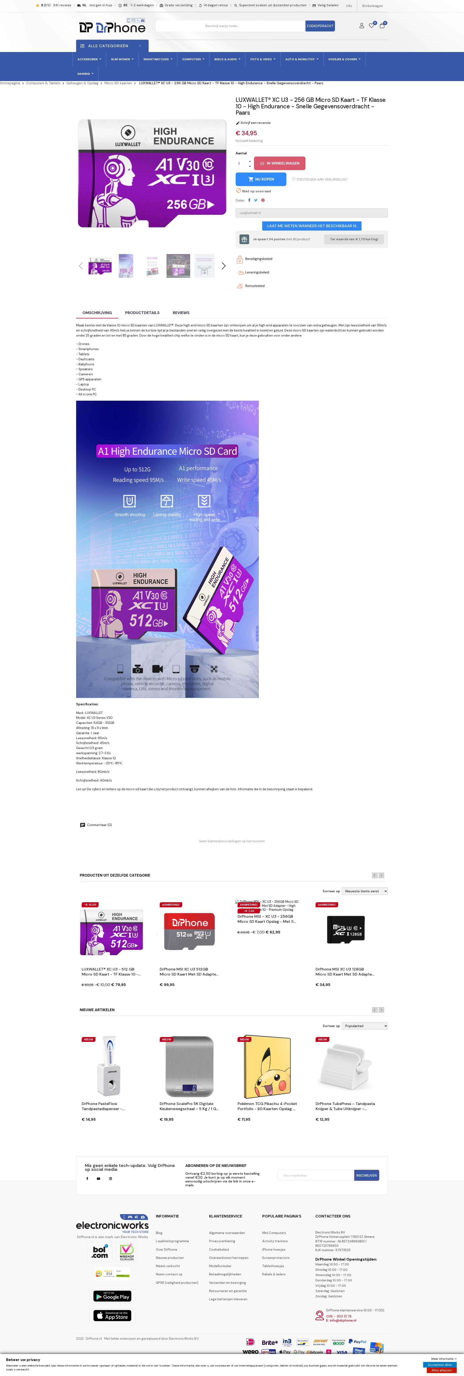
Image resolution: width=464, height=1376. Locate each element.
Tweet (256, 200)
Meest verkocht (168, 1266)
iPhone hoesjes (273, 1250)
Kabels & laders (274, 1274)
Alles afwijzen (442, 1370)
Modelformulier (220, 1266)
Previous (375, 875)
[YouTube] (98, 1179)
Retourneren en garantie (228, 1291)
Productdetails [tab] (142, 312)
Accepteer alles (440, 1365)
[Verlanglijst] (371, 25)
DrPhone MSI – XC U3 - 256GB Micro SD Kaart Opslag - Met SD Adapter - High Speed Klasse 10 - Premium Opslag (267, 919)
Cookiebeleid (219, 1250)
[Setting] (362, 25)
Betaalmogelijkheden (225, 1274)
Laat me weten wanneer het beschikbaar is (311, 225)
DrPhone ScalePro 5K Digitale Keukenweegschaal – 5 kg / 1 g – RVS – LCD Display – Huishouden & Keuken (188, 1106)
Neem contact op (169, 1274)
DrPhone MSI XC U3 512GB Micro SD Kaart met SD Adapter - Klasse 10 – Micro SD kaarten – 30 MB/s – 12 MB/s (189, 972)
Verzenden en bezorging (227, 1283)
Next (381, 875)
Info (349, 6)
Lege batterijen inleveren (228, 1299)
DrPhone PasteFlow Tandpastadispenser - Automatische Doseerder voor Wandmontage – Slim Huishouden (110, 1106)
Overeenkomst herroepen (228, 1258)
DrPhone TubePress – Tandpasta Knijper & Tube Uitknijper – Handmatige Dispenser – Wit (345, 1106)
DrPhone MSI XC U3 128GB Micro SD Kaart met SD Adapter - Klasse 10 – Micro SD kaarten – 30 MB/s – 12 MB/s (345, 972)
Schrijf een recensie (253, 123)
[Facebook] (87, 1179)
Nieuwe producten (170, 1258)
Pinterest (263, 200)
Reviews (181, 312)
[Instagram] (110, 1179)
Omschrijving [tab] (97, 312)
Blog (159, 1233)
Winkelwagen (372, 6)
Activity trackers (275, 1241)
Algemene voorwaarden (227, 1233)
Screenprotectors (276, 1258)
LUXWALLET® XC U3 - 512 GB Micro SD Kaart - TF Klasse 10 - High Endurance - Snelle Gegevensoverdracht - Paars (110, 972)
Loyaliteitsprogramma (172, 1241)
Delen (249, 200)
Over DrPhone (166, 1250)
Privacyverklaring (222, 1241)
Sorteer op (331, 891)
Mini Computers (274, 1233)
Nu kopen (261, 179)
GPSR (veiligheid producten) (177, 1283)
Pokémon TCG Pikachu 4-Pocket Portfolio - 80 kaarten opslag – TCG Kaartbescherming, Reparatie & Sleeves (267, 1106)
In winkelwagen (283, 163)
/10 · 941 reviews (56, 5)
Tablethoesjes (273, 1266)
